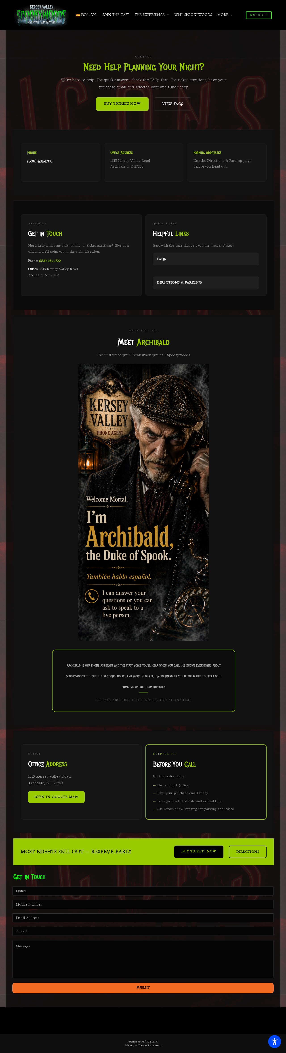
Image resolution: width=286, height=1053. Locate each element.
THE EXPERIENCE (150, 15)
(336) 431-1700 (40, 161)
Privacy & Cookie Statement (143, 1045)
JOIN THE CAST (115, 15)
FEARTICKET (150, 1041)
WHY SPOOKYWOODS (193, 15)
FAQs (161, 259)
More (222, 15)
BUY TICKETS (259, 15)
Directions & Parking (179, 282)
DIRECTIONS (247, 852)
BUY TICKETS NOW (122, 104)
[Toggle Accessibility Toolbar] (275, 1042)
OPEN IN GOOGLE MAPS (56, 797)
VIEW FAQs (172, 104)
